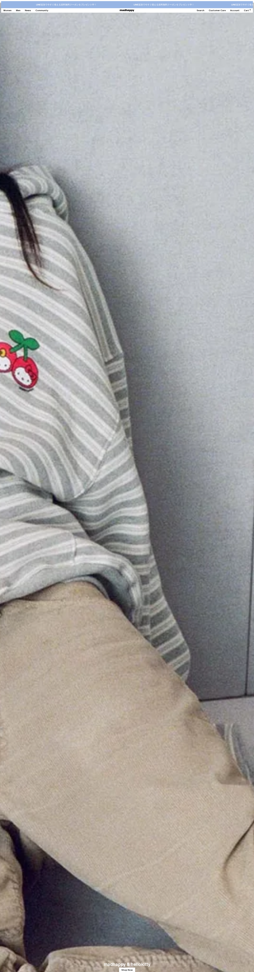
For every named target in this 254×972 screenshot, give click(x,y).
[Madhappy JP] (127, 10)
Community (42, 10)
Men (18, 10)
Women (7, 10)
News (28, 10)
